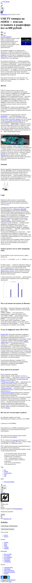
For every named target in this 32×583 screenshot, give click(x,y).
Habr (10, 581)
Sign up (6, 536)
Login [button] (2, 10)
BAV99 (3, 153)
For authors (7, 555)
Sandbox (6, 548)
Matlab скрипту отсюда (7, 271)
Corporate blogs (8, 567)
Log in (6, 535)
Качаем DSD (4, 334)
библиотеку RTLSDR (20, 209)
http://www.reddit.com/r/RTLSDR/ (11, 120)
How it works (8, 554)
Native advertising (9, 570)
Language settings (5, 580)
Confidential (7, 561)
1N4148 (3, 155)
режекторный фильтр (8, 392)
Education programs (9, 572)
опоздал (15, 440)
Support (13, 580)
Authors (6, 547)
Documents (7, 558)
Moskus (8, 407)
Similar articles (13, 526)
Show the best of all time (7, 529)
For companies (8, 557)
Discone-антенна (7, 388)
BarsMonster (4, 14)
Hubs (5, 545)
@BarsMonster (18, 508)
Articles (6, 542)
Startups (6, 573)
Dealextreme (4, 116)
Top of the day (4, 526)
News (5, 544)
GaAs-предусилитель (8, 382)
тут (22, 119)
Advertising (7, 569)
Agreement (7, 560)
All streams (6, 1)
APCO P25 (4, 56)
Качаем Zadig (6, 219)
